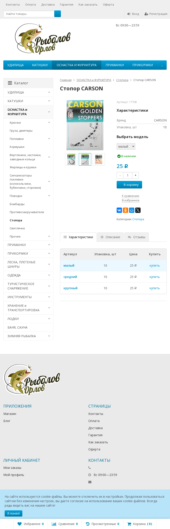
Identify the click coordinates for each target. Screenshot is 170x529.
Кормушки (17, 147)
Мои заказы (12, 468)
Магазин (9, 414)
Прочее (15, 236)
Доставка (48, 4)
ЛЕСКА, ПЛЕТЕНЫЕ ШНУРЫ (21, 264)
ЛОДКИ (13, 319)
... (162, 65)
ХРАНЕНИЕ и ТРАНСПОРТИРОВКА (23, 307)
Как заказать (88, 4)
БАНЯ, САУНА (17, 327)
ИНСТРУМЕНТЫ (20, 297)
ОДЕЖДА (14, 275)
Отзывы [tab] (139, 237)
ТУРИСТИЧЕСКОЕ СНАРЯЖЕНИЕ (21, 286)
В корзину (131, 184)
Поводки (16, 196)
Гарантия (66, 4)
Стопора (138, 219)
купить (155, 265)
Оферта (108, 4)
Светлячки (17, 228)
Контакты (13, 4)
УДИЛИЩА (15, 65)
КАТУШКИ (40, 65)
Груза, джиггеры (21, 131)
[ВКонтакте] (119, 210)
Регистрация (158, 14)
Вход (135, 14)
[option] (71, 159)
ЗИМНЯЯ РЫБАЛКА (22, 336)
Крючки (15, 123)
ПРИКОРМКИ (142, 65)
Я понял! (13, 513)
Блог (6, 421)
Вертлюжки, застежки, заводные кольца (25, 157)
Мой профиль (13, 475)
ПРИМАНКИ (115, 65)
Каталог (21, 83)
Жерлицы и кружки (23, 167)
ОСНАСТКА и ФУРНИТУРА (77, 65)
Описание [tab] (113, 237)
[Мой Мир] (131, 210)
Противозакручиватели (27, 212)
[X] (138, 210)
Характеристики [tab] (81, 237)
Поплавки (17, 139)
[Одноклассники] (125, 210)
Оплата (30, 4)
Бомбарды (17, 204)
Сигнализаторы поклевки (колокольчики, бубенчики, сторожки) (25, 181)
